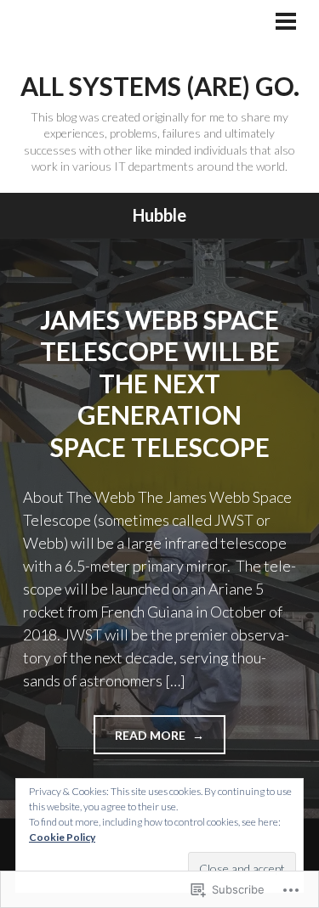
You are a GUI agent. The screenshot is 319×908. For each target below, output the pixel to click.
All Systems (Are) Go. (159, 85)
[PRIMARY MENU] (286, 23)
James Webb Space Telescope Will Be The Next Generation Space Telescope (160, 383)
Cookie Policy (62, 837)
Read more (141, 740)
